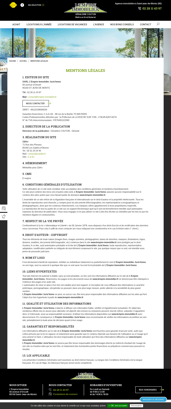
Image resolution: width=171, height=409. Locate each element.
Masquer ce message (153, 400)
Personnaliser (136, 406)
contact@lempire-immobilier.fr (42, 97)
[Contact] (3, 208)
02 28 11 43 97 (152, 8)
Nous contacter (35, 103)
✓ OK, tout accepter (117, 405)
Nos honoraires (148, 390)
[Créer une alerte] (3, 216)
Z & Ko (31, 157)
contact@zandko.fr (37, 154)
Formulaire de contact (65, 394)
